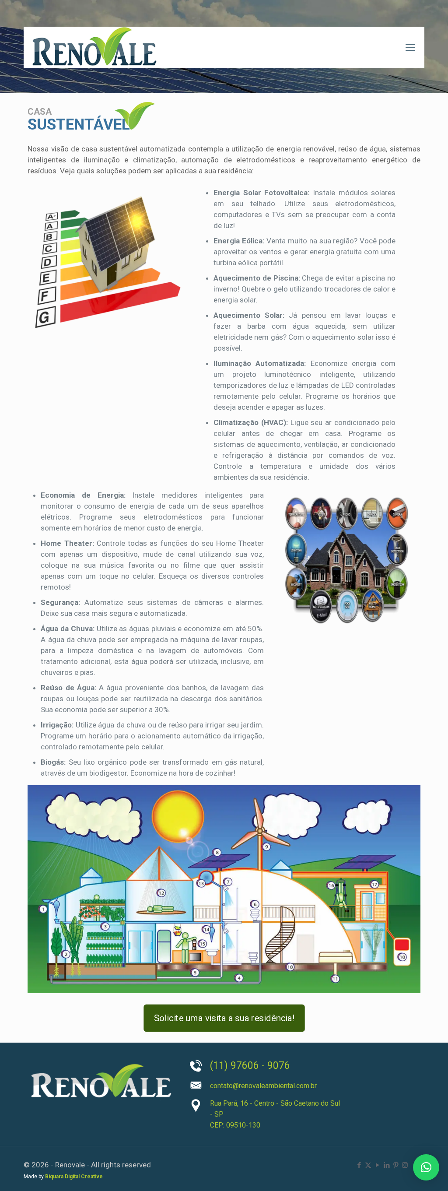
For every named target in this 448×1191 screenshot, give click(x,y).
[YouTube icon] (377, 1165)
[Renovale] (94, 47)
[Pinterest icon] (395, 1165)
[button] (426, 1167)
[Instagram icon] (405, 1165)
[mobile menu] (410, 47)
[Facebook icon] (359, 1165)
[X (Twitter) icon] (368, 1165)
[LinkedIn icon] (386, 1165)
